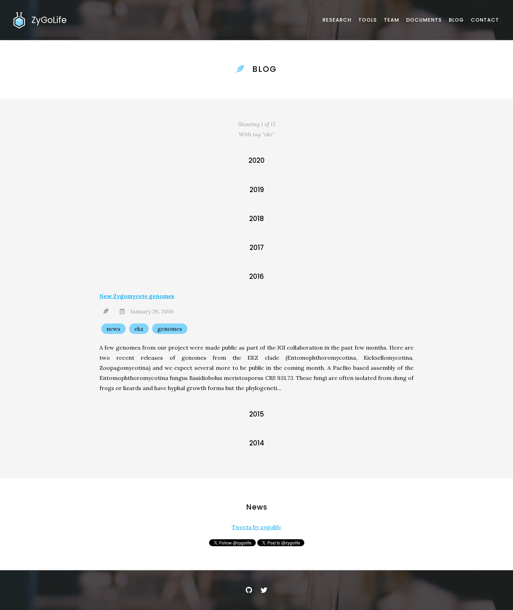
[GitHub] (248, 590)
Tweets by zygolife (256, 527)
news (113, 328)
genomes (169, 328)
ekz (138, 328)
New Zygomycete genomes (136, 295)
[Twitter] (264, 590)
